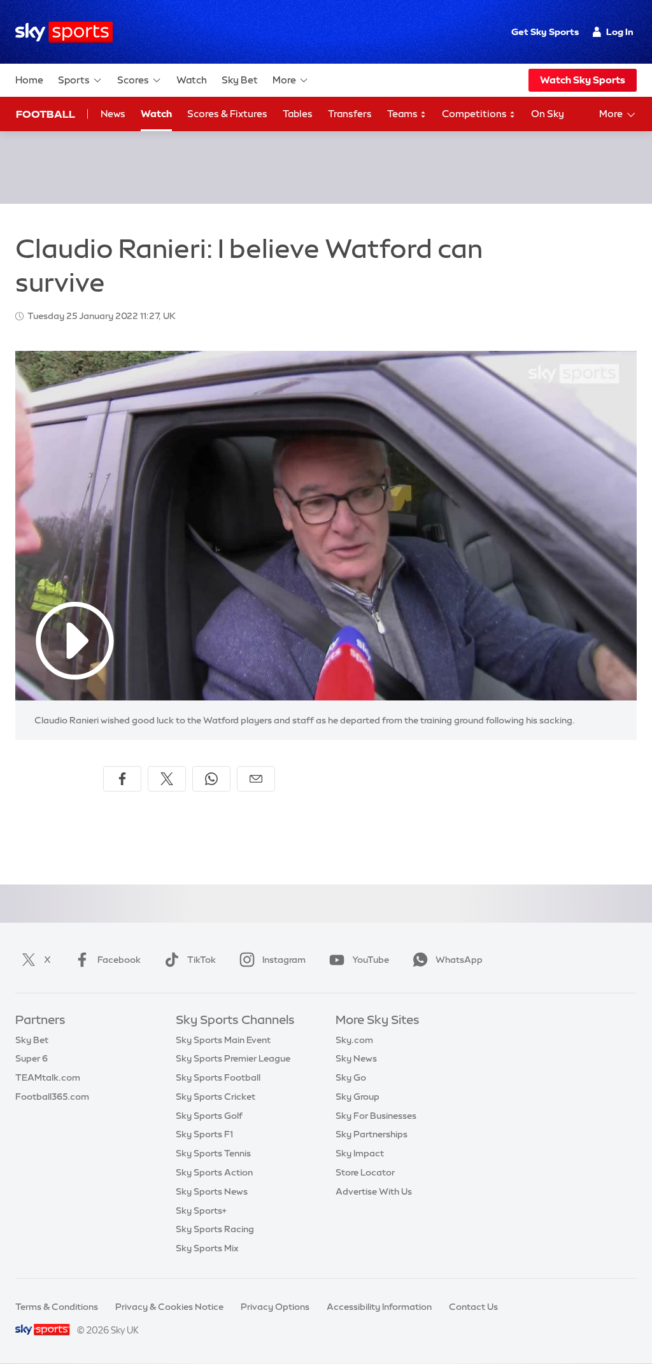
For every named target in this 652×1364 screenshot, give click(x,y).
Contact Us (473, 1306)
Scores (133, 80)
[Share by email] (256, 779)
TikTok (201, 959)
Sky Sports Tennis (213, 1153)
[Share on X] (167, 779)
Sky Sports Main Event (223, 1039)
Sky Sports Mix (207, 1248)
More (284, 80)
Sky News (356, 1058)
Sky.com (354, 1039)
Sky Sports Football (218, 1077)
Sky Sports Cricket (215, 1096)
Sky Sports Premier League (233, 1058)
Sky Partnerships (372, 1134)
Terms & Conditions (56, 1306)
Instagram (284, 959)
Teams (403, 113)
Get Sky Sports (545, 31)
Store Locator (365, 1172)
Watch (191, 80)
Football (45, 114)
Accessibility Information (379, 1306)
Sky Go (351, 1077)
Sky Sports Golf (209, 1115)
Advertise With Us (374, 1191)
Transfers (350, 113)
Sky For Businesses (376, 1115)
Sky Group (357, 1096)
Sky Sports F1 (204, 1134)
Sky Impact (360, 1153)
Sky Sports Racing (215, 1229)
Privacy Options (275, 1306)
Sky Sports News (212, 1191)
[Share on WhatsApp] (211, 779)
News (113, 113)
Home (29, 80)
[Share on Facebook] (122, 779)
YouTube (370, 959)
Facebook (119, 959)
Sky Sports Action (214, 1172)
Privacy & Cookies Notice (169, 1306)
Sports (74, 80)
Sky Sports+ (201, 1210)
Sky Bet (240, 80)
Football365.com (52, 1096)
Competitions (475, 113)
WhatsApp (459, 959)
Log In (620, 31)
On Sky (547, 113)
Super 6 (31, 1058)
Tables (298, 113)
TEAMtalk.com (47, 1077)
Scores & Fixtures (227, 113)
